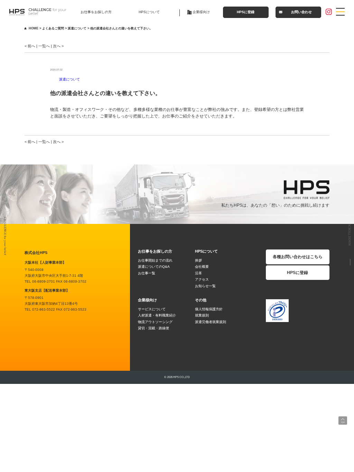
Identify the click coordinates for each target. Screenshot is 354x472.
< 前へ (30, 46)
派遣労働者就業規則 (210, 322)
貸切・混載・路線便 (153, 328)
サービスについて (152, 309)
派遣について (69, 79)
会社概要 (202, 266)
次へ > (58, 46)
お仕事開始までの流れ (155, 260)
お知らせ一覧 (205, 286)
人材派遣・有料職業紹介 (157, 315)
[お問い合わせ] (338, 262)
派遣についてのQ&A (154, 266)
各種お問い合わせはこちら (298, 256)
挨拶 (198, 260)
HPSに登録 (245, 12)
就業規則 (202, 315)
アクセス (202, 279)
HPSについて (149, 12)
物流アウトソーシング (155, 322)
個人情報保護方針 (209, 309)
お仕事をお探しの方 (96, 12)
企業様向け (201, 12)
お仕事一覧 (146, 273)
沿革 (198, 273)
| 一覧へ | (43, 46)
